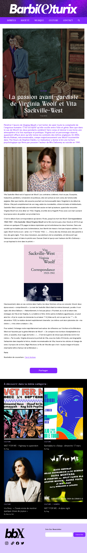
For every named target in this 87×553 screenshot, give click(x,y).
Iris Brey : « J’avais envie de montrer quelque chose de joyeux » (20, 509)
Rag (7, 449)
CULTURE (43, 91)
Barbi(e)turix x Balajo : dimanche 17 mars (62, 445)
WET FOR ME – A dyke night (57, 508)
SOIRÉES (57, 504)
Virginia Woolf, (30, 125)
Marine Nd (10, 514)
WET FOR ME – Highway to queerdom (21, 445)
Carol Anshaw (30, 357)
